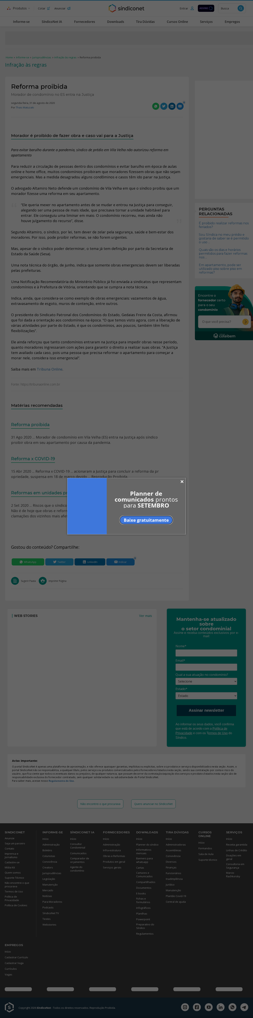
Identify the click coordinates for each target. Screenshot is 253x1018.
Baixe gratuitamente (146, 520)
